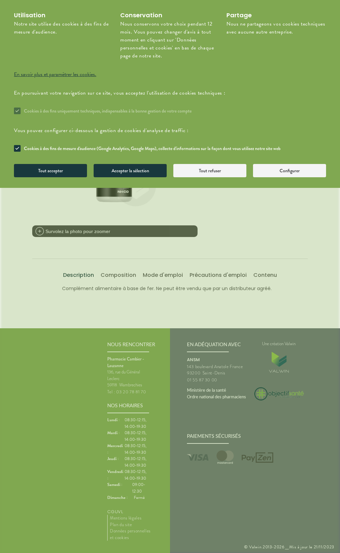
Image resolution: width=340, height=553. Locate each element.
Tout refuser (210, 170)
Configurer (290, 170)
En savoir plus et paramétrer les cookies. (55, 74)
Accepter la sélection (130, 170)
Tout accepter (50, 170)
